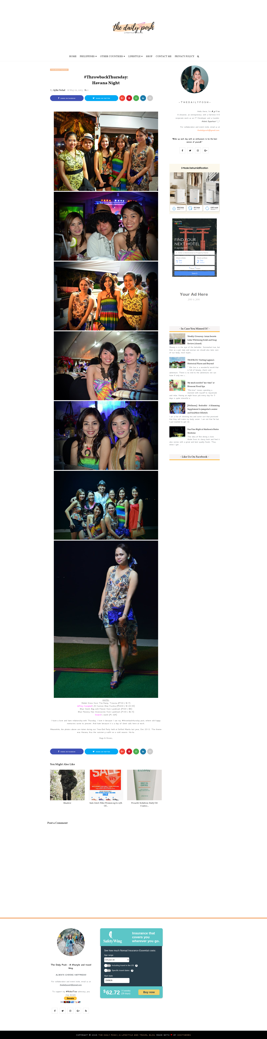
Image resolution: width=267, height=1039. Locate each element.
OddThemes (184, 1035)
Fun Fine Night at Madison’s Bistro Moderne (203, 431)
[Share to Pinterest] (150, 98)
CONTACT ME (163, 56)
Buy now (149, 992)
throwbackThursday (59, 70)
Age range (108, 955)
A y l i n (215, 111)
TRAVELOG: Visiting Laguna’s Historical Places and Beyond (200, 362)
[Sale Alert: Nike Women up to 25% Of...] (106, 785)
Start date (108, 976)
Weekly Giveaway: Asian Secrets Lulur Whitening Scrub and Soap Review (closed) (202, 340)
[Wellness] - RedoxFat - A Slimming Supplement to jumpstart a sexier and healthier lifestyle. (203, 409)
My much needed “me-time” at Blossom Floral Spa (200, 385)
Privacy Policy (184, 56)
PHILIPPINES (87, 56)
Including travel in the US (123, 965)
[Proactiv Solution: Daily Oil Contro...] (144, 785)
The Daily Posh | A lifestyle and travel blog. (127, 1035)
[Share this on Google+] (122, 98)
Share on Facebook (67, 98)
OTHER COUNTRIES (111, 56)
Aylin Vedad (59, 90)
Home (72, 56)
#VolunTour (71, 991)
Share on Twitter (102, 98)
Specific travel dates (120, 970)
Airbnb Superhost (209, 121)
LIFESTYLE (134, 56)
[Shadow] (67, 785)
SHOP (149, 56)
